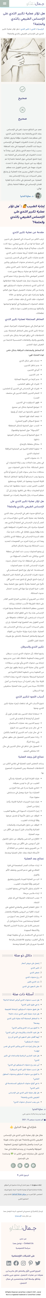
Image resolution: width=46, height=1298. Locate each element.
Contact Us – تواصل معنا (23, 1243)
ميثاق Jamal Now (19, 1194)
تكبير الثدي (25, 29)
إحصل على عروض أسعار (30, 963)
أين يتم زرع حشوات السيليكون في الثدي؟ (23, 1064)
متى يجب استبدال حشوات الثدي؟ (26, 1102)
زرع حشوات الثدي (32, 977)
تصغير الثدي (34, 972)
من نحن (23, 1238)
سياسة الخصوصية (23, 1248)
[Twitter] (37, 1263)
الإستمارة (18, 1215)
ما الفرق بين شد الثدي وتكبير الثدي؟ (25, 1027)
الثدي (33, 29)
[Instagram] (23, 1263)
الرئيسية (40, 29)
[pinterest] (30, 1263)
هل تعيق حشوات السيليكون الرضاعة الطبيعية (22, 1009)
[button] (4, 3)
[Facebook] (15, 1263)
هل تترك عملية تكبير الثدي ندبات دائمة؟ (23, 1013)
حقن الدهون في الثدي (30, 986)
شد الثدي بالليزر (33, 981)
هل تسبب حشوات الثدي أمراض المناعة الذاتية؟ (21, 1000)
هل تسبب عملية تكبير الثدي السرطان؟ (24, 1069)
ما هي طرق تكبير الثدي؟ (30, 1004)
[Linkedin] (8, 1263)
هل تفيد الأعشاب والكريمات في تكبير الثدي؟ (22, 1032)
